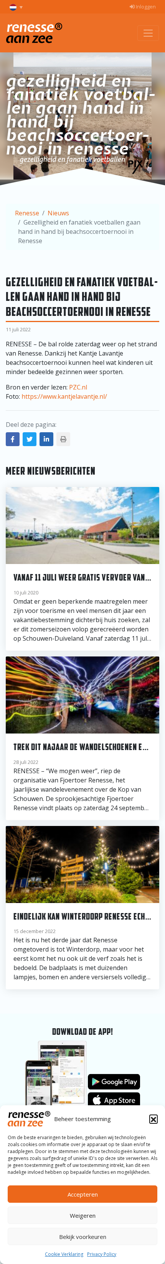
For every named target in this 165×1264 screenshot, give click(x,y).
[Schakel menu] (148, 33)
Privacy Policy (101, 1254)
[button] (153, 1119)
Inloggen (145, 6)
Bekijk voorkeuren (82, 1236)
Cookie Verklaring (64, 1254)
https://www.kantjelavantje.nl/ (64, 396)
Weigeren (83, 1215)
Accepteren (83, 1194)
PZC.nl (78, 387)
